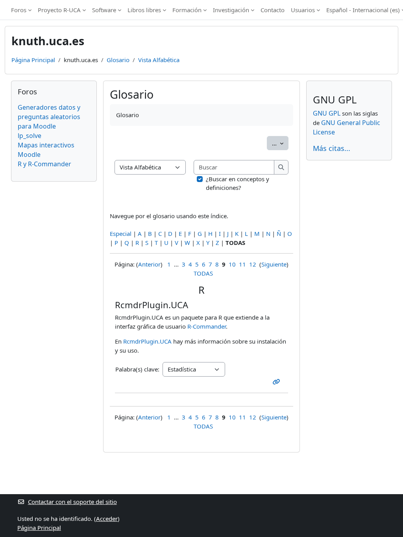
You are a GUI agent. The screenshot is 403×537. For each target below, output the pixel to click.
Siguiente (274, 264)
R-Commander (206, 326)
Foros (18, 10)
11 (242, 264)
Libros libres (144, 10)
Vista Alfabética (158, 60)
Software (104, 10)
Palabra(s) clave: (137, 369)
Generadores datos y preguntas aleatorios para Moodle (49, 117)
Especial (120, 233)
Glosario (118, 60)
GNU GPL (326, 113)
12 (252, 264)
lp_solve (29, 135)
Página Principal (33, 60)
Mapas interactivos (46, 145)
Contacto (273, 10)
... (280, 143)
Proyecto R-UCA (59, 10)
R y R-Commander (44, 164)
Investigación (231, 10)
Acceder (107, 518)
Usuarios (303, 10)
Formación (187, 10)
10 (232, 264)
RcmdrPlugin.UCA (147, 341)
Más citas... (331, 148)
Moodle (29, 154)
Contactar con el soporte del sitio (72, 502)
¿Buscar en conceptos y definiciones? (237, 183)
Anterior (149, 264)
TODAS (203, 273)
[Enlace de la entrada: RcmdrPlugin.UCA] (278, 382)
